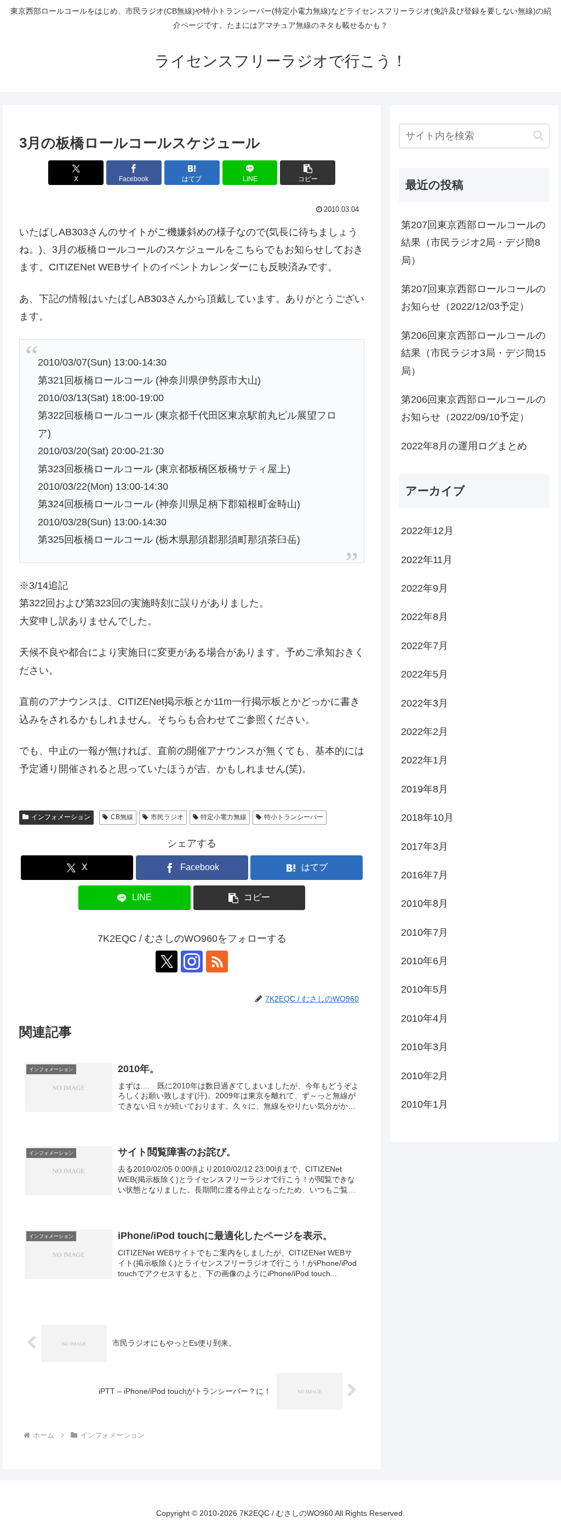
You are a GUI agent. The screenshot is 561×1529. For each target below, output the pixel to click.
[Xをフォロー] (167, 961)
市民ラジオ (167, 817)
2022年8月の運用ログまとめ (464, 446)
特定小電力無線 (224, 817)
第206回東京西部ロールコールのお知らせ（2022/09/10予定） (473, 408)
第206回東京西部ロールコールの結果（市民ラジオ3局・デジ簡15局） (473, 353)
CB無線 (122, 817)
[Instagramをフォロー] (192, 961)
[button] (307, 172)
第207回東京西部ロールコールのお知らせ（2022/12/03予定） (473, 297)
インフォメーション (60, 817)
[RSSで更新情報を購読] (217, 961)
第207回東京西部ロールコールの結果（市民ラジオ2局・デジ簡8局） (473, 242)
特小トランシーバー (293, 817)
